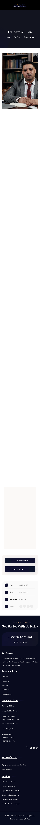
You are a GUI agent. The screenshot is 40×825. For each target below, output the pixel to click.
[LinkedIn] (30, 747)
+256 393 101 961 (8, 729)
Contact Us (6, 690)
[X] (27, 747)
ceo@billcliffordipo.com (10, 720)
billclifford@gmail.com (10, 723)
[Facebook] (34, 747)
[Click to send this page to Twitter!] (24, 606)
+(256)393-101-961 (20, 637)
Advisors (5, 685)
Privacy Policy (7, 694)
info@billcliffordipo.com (10, 711)
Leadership (5, 681)
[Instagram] (37, 748)
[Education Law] (20, 81)
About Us (5, 676)
